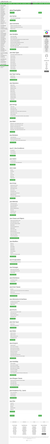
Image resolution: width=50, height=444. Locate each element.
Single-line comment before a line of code (15, 25)
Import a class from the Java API (14, 269)
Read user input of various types (14, 325)
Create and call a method (13, 203)
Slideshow (46, 49)
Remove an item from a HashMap (14, 366)
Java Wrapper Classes (3, 50)
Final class (11, 252)
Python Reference (24, 429)
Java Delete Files (3, 57)
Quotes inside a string (13, 108)
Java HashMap (2, 49)
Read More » (46, 71)
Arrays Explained (12, 198)
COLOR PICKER (46, 30)
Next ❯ (40, 12)
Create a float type (12, 62)
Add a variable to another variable (14, 45)
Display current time (13, 334)
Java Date (2, 47)
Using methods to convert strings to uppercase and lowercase (18, 111)
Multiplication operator (13, 88)
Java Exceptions (3, 51)
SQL (14, 3)
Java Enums (2, 45)
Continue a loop (12, 177)
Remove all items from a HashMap (14, 368)
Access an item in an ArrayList (14, 346)
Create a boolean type (13, 65)
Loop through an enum (13, 316)
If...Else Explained (12, 155)
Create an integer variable (13, 37)
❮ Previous (12, 12)
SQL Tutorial (14, 429)
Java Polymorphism (3, 41)
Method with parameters (13, 206)
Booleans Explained (13, 142)
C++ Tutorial (14, 434)
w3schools (6, 1)
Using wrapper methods (13, 383)
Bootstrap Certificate (44, 431)
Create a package (12, 272)
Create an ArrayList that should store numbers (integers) (17, 380)
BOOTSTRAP (24, 3)
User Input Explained (13, 327)
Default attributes (12, 249)
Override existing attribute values (14, 226)
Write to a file (12, 404)
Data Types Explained (13, 70)
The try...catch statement (13, 392)
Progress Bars (46, 43)
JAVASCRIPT (10, 3)
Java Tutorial (14, 433)
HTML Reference (24, 426)
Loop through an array (13, 191)
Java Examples (2, 65)
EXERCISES (41, 3)
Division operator (12, 89)
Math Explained (12, 131)
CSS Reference (24, 427)
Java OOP (2, 32)
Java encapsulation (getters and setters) (15, 261)
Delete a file (11, 409)
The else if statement (13, 153)
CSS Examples (34, 427)
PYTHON (17, 3)
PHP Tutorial (14, 432)
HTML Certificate (44, 426)
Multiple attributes (12, 228)
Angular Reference (24, 434)
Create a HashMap (12, 363)
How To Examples (34, 428)
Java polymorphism (13, 281)
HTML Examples (34, 426)
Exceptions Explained (13, 397)
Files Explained (12, 411)
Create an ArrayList (12, 345)
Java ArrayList (2, 48)
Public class (12, 243)
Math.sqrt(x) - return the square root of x (15, 126)
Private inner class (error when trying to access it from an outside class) (19, 290)
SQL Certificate (43, 428)
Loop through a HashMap (13, 371)
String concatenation (13, 114)
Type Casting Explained (13, 79)
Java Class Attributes (3, 34)
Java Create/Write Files (4, 55)
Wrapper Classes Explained (14, 387)
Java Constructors (3, 36)
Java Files (2, 54)
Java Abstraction (3, 43)
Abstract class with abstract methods (15, 254)
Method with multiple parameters (14, 208)
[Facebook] (46, 56)
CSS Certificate (44, 427)
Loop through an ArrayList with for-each (15, 354)
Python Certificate (44, 429)
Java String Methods (3, 61)
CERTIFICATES (46, 60)
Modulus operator (12, 91)
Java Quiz (2, 67)
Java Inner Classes (3, 42)
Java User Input (3, 46)
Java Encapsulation (3, 38)
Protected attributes (12, 251)
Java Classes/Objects (3, 33)
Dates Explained (12, 339)
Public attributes (12, 246)
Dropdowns (46, 39)
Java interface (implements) (14, 302)
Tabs (46, 38)
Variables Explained (12, 49)
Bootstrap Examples (34, 431)
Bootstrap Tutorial (15, 431)
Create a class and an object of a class (15, 220)
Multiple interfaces (12, 304)
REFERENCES (35, 3)
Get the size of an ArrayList (13, 351)
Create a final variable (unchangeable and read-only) (17, 42)
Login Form (46, 45)
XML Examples (34, 434)
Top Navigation (46, 41)
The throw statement (13, 395)
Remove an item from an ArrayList (14, 348)
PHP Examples (34, 432)
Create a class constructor (13, 234)
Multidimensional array (13, 194)
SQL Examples (34, 429)
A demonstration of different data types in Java (16, 54)
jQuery (46, 67)
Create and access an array (14, 185)
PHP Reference (24, 431)
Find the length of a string (13, 109)
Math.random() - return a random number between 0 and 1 (17, 129)
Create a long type (12, 60)
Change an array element (13, 186)
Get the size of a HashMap (13, 369)
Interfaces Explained (13, 306)
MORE (29, 3)
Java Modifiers (2, 37)
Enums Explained (12, 318)
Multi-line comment (12, 28)
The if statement (12, 150)
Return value (12, 209)
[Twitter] (47, 56)
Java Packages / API (3, 39)
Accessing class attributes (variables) (15, 223)
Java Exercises (2, 66)
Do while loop (12, 171)
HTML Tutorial (14, 426)
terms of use (41, 437)
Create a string (12, 106)
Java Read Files (3, 56)
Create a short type (12, 57)
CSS (6, 3)
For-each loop (12, 174)
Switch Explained (12, 164)
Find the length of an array (13, 188)
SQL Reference (24, 428)
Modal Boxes (46, 42)
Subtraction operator (13, 86)
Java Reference (24, 433)
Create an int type (12, 59)
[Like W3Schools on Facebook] (46, 58)
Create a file (12, 403)
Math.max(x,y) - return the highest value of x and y (16, 123)
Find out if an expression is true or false (15, 138)
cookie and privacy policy (45, 437)
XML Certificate (44, 432)
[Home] (1, 3)
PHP (20, 3)
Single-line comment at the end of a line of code (16, 27)
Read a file (11, 406)
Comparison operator (13, 97)
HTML (4, 3)
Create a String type (13, 68)
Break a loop (12, 176)
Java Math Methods (3, 62)
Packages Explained (13, 274)
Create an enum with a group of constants (15, 311)
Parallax (47, 44)
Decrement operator (13, 94)
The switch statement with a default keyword (16, 162)
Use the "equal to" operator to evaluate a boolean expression (18, 140)
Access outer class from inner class (15, 293)
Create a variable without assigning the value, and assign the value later (19, 39)
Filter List (46, 50)
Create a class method (13, 229)
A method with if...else (13, 211)
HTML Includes (46, 46)
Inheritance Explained (13, 283)
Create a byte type (12, 56)
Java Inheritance (3, 40)
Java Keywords (3, 60)
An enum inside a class (13, 313)
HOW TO (46, 36)
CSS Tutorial (14, 427)
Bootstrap (46, 68)
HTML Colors (24, 432)
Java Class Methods (3, 35)
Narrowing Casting (12, 77)
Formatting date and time (13, 337)
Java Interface (2, 44)
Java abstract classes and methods (15, 301)
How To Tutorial (14, 428)
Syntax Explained (12, 20)
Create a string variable (13, 36)
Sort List (47, 51)
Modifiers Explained (12, 256)
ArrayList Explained (12, 358)
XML (46, 69)
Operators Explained (13, 101)
